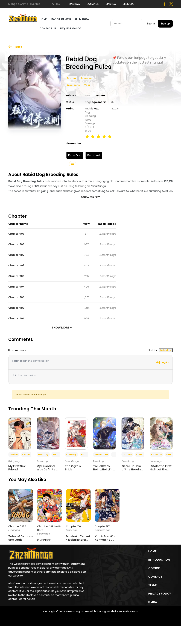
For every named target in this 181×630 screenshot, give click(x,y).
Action (14, 454)
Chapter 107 (16, 255)
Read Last (93, 155)
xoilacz (80, 619)
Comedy (27, 454)
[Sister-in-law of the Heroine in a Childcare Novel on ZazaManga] (133, 433)
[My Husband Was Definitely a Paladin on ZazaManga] (48, 433)
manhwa (74, 4)
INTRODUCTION (159, 560)
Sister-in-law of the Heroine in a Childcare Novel (132, 471)
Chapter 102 (16, 308)
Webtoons (73, 85)
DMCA (152, 602)
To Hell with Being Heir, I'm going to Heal (103, 469)
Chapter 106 (16, 265)
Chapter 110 (73, 526)
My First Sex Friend (16, 467)
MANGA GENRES (61, 19)
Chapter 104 (16, 286)
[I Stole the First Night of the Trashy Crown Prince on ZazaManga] (161, 433)
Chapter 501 (102, 526)
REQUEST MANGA (70, 28)
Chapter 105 (16, 276)
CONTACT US (48, 28)
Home (152, 551)
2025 (87, 95)
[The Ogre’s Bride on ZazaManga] (76, 433)
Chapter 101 (16, 318)
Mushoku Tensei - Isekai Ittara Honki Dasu (78, 539)
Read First (74, 155)
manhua (111, 4)
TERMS (152, 585)
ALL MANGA (81, 19)
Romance (86, 78)
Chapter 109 (16, 233)
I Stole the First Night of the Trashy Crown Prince (161, 471)
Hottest (56, 4)
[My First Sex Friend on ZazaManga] (19, 433)
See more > (129, 4)
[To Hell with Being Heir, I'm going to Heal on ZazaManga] (104, 433)
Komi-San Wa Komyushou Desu (105, 539)
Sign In (151, 23)
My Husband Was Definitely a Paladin (47, 469)
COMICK (154, 568)
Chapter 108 (16, 244)
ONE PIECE (44, 540)
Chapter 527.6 (17, 526)
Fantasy (43, 454)
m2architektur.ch (110, 619)
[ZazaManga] (23, 18)
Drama (71, 78)
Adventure (101, 454)
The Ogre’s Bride (73, 467)
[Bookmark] (72, 164)
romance (93, 4)
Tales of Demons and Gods (20, 538)
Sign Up (165, 23)
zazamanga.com (77, 611)
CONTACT (155, 577)
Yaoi (87, 85)
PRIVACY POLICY (159, 594)
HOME (43, 19)
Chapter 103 (16, 297)
